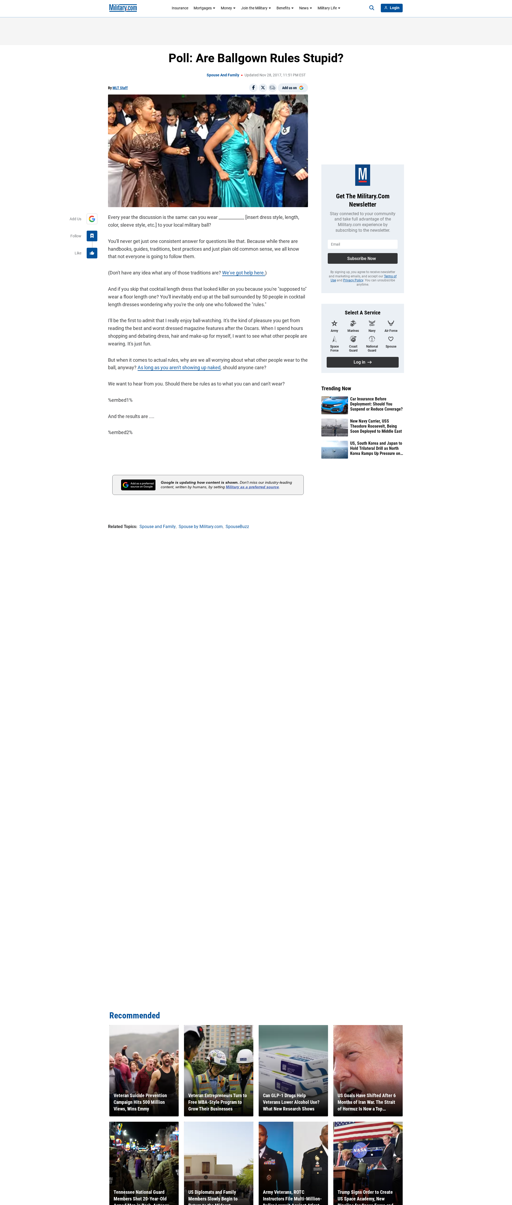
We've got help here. (243, 272)
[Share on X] (263, 88)
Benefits (283, 8)
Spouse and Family (223, 75)
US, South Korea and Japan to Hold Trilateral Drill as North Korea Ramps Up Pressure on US (376, 448)
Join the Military (254, 8)
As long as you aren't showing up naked (179, 367)
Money (226, 8)
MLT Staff (120, 88)
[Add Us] (92, 219)
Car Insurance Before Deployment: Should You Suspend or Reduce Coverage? (376, 404)
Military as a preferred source (252, 487)
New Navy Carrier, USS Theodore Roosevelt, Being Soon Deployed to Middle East (376, 426)
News (304, 8)
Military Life (327, 8)
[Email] (272, 88)
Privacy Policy (353, 280)
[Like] (92, 253)
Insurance (180, 8)
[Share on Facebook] (253, 88)
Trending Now (336, 388)
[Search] (371, 8)
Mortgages (203, 8)
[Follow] (92, 236)
